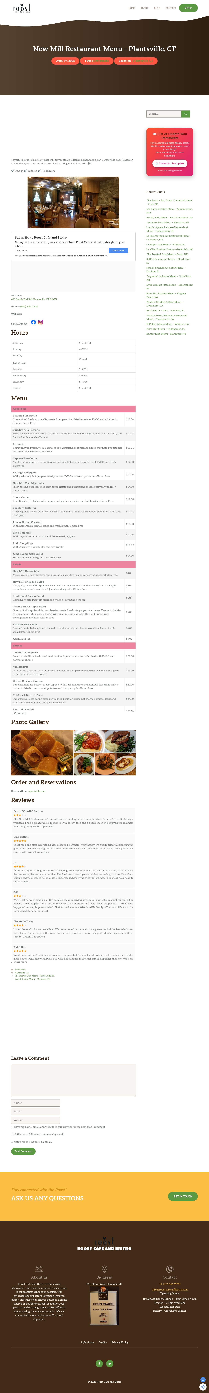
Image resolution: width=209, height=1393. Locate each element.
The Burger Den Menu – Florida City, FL (34, 976)
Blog (157, 7)
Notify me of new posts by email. (33, 1142)
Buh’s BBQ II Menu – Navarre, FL (165, 310)
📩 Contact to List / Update (169, 163)
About (145, 7)
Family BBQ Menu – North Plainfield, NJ (169, 217)
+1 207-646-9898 (169, 1284)
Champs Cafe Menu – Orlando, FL (165, 244)
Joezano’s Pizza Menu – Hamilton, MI (167, 222)
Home (132, 7)
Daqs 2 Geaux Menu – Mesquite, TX (32, 979)
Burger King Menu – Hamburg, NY (166, 333)
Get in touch (183, 1196)
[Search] (185, 114)
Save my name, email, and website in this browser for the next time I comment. (59, 1127)
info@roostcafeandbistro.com (170, 1289)
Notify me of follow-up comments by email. (39, 1134)
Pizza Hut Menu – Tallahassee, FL (165, 329)
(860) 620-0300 (29, 306)
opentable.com (36, 791)
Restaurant (101, 61)
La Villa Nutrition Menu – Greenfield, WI (169, 249)
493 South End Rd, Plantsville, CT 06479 (34, 299)
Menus (188, 7)
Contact (171, 7)
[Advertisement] (73, 135)
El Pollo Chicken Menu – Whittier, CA (167, 324)
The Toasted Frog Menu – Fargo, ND (167, 254)
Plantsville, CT (143, 61)
